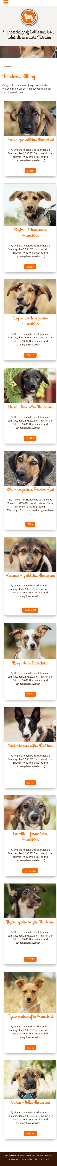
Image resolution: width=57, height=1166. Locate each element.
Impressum (29, 1155)
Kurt (30, 782)
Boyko (30, 355)
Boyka (30, 266)
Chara (30, 438)
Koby (30, 694)
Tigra (30, 1047)
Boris (30, 171)
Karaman (30, 610)
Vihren (30, 1133)
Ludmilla (30, 871)
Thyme (30, 959)
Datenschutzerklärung (14, 1155)
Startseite (7, 66)
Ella (30, 524)
